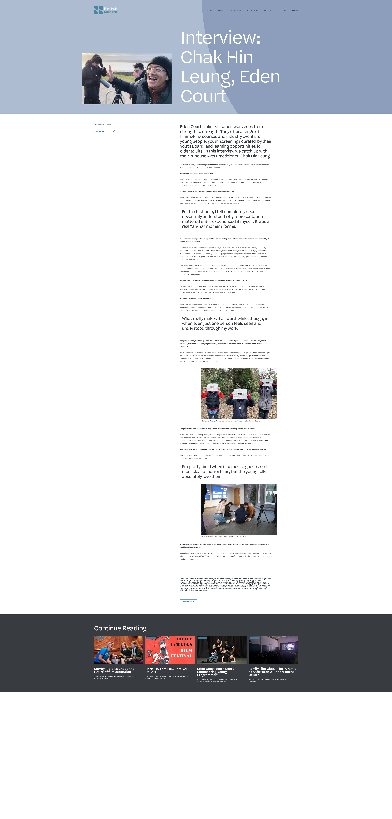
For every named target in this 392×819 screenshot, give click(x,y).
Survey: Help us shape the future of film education (114, 670)
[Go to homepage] (105, 10)
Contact (295, 10)
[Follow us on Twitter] (114, 131)
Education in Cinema (218, 164)
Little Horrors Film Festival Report (166, 670)
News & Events (252, 10)
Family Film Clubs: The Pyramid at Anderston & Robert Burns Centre (272, 671)
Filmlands (183, 344)
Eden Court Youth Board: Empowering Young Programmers (216, 671)
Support (221, 10)
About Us (282, 10)
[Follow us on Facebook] (109, 131)
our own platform (262, 358)
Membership (236, 10)
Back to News (188, 602)
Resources (268, 10)
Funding (209, 10)
